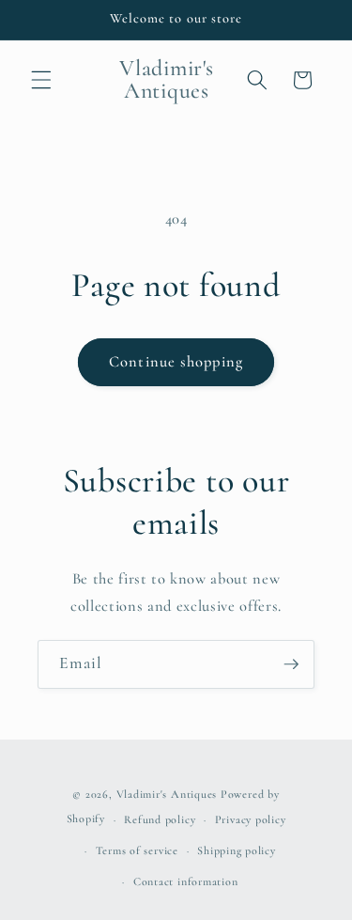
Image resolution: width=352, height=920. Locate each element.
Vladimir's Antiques (167, 794)
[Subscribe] (291, 664)
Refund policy (159, 819)
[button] (41, 79)
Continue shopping (176, 361)
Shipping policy (236, 850)
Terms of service (137, 850)
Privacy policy (250, 819)
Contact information (185, 881)
